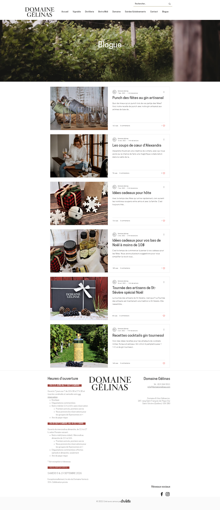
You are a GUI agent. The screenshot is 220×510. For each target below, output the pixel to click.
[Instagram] (167, 494)
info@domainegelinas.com (159, 387)
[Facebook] (161, 494)
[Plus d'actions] (164, 92)
